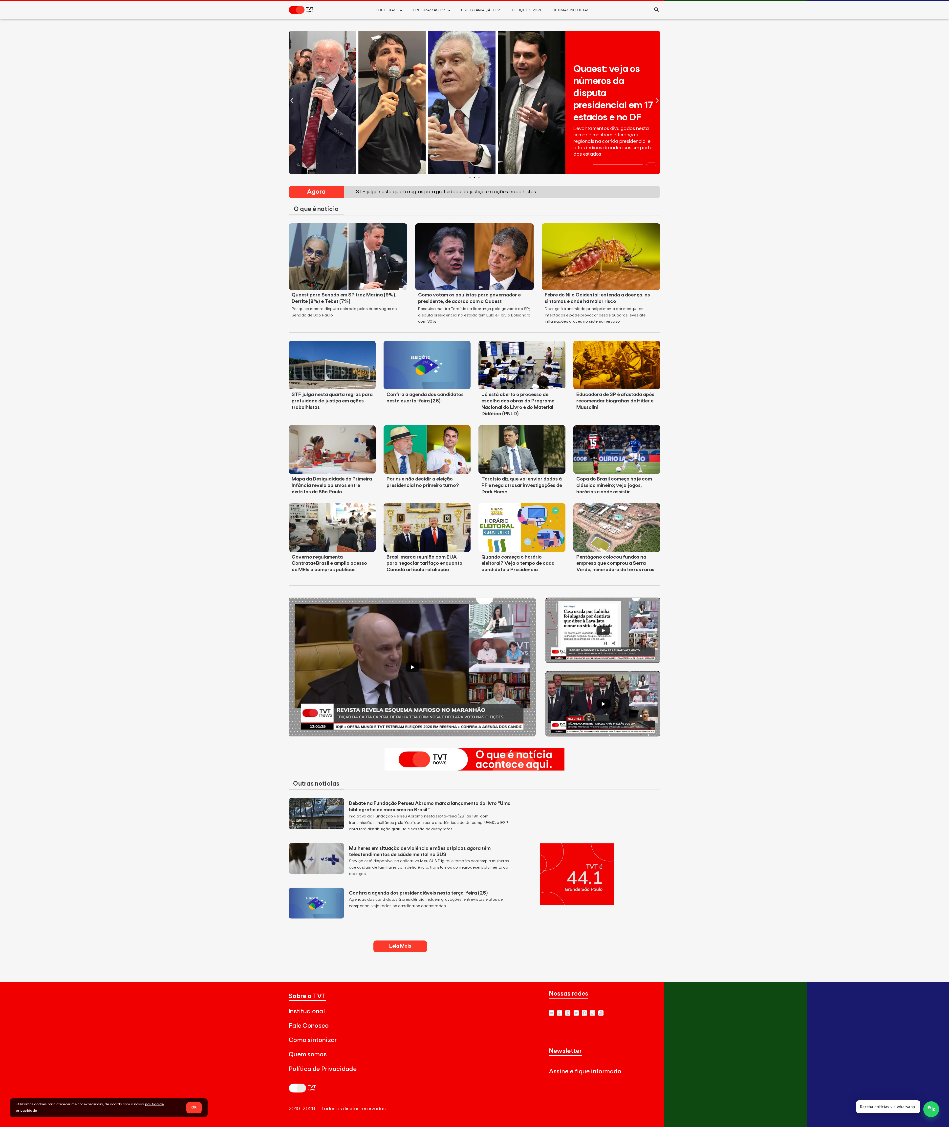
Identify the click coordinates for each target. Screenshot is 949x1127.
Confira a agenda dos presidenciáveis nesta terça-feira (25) (418, 893)
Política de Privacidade (323, 1069)
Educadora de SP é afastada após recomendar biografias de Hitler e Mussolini (615, 401)
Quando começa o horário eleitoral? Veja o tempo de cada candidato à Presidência (518, 563)
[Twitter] (576, 1013)
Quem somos (308, 1054)
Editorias (386, 10)
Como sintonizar (313, 1040)
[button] (656, 9)
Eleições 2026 (527, 10)
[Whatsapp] (559, 1013)
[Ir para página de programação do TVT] (577, 903)
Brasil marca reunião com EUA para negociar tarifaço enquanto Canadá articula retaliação (424, 563)
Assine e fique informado (585, 1071)
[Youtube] (551, 1013)
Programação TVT (481, 10)
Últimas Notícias (571, 10)
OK (194, 1107)
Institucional (307, 1011)
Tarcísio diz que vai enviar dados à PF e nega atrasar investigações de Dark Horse (521, 485)
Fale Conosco (309, 1026)
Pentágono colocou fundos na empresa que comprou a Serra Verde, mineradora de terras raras (615, 563)
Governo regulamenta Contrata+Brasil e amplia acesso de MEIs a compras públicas (329, 563)
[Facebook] (584, 1013)
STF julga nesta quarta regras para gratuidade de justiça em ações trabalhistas (332, 401)
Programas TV (429, 10)
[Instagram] (567, 1013)
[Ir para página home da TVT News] (474, 769)
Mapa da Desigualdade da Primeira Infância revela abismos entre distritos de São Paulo (332, 485)
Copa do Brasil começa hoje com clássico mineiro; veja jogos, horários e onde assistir (614, 485)
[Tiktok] (592, 1013)
